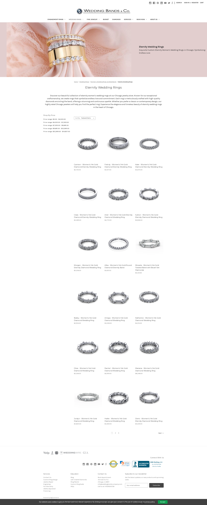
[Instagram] (150, 3)
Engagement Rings (55, 19)
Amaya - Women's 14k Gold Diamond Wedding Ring (116, 319)
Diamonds (116, 19)
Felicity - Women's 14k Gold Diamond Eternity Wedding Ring (118, 165)
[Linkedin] (161, 3)
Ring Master (75, 482)
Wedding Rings (75, 19)
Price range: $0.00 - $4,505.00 (54, 119)
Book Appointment (104, 477)
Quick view (86, 140)
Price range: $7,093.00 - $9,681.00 (56, 125)
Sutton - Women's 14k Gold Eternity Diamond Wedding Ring (148, 216)
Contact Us (47, 477)
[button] (125, 463)
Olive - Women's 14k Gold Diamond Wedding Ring (84, 369)
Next (160, 433)
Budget (106, 19)
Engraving (46, 484)
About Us (153, 19)
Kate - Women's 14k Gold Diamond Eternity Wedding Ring (148, 165)
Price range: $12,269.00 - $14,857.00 (56, 131)
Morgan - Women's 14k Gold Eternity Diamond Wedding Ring (87, 266)
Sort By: (77, 118)
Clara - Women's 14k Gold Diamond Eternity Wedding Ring (87, 216)
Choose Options (88, 147)
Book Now (141, 19)
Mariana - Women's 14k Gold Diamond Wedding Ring (147, 369)
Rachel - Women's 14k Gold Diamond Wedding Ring (116, 369)
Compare (87, 144)
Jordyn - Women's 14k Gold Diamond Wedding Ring (85, 420)
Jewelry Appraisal (49, 489)
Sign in (186, 3)
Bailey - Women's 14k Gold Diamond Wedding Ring (85, 319)
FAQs (72, 486)
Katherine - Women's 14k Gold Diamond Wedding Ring (148, 319)
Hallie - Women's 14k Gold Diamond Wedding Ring (115, 420)
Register (195, 3)
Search (179, 3)
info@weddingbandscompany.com (110, 484)
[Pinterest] (158, 3)
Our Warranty (48, 486)
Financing (46, 491)
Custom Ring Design (50, 480)
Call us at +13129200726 (106, 486)
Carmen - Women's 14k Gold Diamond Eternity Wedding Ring (87, 165)
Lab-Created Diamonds (79, 480)
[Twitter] (169, 3)
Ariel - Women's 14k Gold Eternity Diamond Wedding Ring (118, 216)
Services (127, 19)
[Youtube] (165, 3)
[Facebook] (154, 3)
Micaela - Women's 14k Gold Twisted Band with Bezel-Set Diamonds (147, 267)
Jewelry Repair (48, 482)
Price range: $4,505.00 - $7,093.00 (56, 122)
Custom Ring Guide (77, 484)
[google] (172, 3)
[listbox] (88, 118)
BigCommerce (54, 497)
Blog (72, 477)
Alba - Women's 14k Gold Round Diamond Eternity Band (118, 266)
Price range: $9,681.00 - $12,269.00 (56, 128)
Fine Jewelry (92, 19)
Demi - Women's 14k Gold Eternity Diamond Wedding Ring (148, 420)
